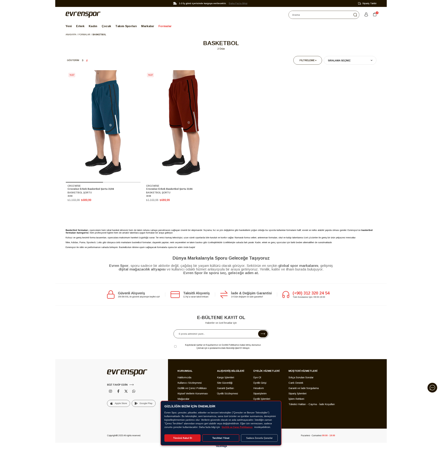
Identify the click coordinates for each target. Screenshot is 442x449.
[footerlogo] (127, 373)
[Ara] (355, 15)
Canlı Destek (296, 382)
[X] (126, 391)
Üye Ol (257, 377)
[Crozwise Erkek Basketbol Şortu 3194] (103, 126)
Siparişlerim (260, 393)
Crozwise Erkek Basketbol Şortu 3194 (91, 189)
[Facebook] (118, 391)
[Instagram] (110, 391)
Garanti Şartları (225, 388)
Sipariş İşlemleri (297, 393)
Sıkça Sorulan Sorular (301, 377)
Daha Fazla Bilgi (238, 3)
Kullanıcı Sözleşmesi (189, 382)
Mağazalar (183, 398)
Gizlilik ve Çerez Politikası (192, 388)
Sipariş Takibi (369, 3)
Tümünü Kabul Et (182, 438)
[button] (84, 182)
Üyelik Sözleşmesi (227, 393)
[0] (374, 14)
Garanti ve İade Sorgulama (304, 388)
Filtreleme (307, 60)
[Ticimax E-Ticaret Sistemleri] (221, 446)
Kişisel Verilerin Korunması (192, 393)
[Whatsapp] (133, 391)
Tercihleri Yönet (220, 438)
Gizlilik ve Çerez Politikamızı (237, 427)
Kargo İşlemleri (225, 377)
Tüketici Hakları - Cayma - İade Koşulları (312, 404)
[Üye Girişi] (366, 14)
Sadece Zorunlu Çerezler (259, 438)
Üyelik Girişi (259, 382)
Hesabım (258, 388)
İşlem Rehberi (296, 398)
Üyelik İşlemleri (261, 398)
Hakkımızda (184, 377)
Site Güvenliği (224, 382)
